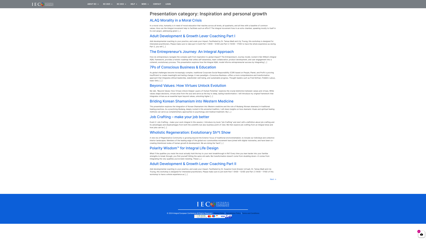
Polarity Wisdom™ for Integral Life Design (184, 148)
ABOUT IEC (91, 4)
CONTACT (157, 4)
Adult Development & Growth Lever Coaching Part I (192, 36)
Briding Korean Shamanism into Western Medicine (192, 101)
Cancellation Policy (233, 213)
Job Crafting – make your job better (179, 117)
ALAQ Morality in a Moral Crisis (176, 20)
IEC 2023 (120, 4)
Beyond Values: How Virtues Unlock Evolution (188, 85)
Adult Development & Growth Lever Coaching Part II (193, 164)
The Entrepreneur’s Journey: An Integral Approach (192, 51)
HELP (133, 4)
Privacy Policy (218, 213)
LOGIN (168, 4)
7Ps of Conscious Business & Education (183, 67)
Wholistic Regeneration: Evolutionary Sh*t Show (190, 132)
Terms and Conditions (250, 213)
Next (273, 179)
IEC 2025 (106, 4)
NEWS (144, 4)
